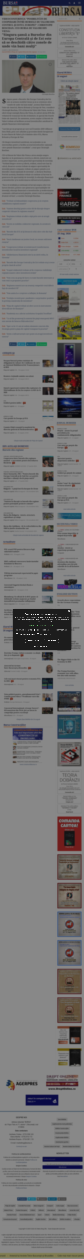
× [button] (69, 611)
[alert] (42, 629)
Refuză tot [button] (51, 641)
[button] (42, 626)
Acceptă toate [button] (33, 641)
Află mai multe (54, 622)
